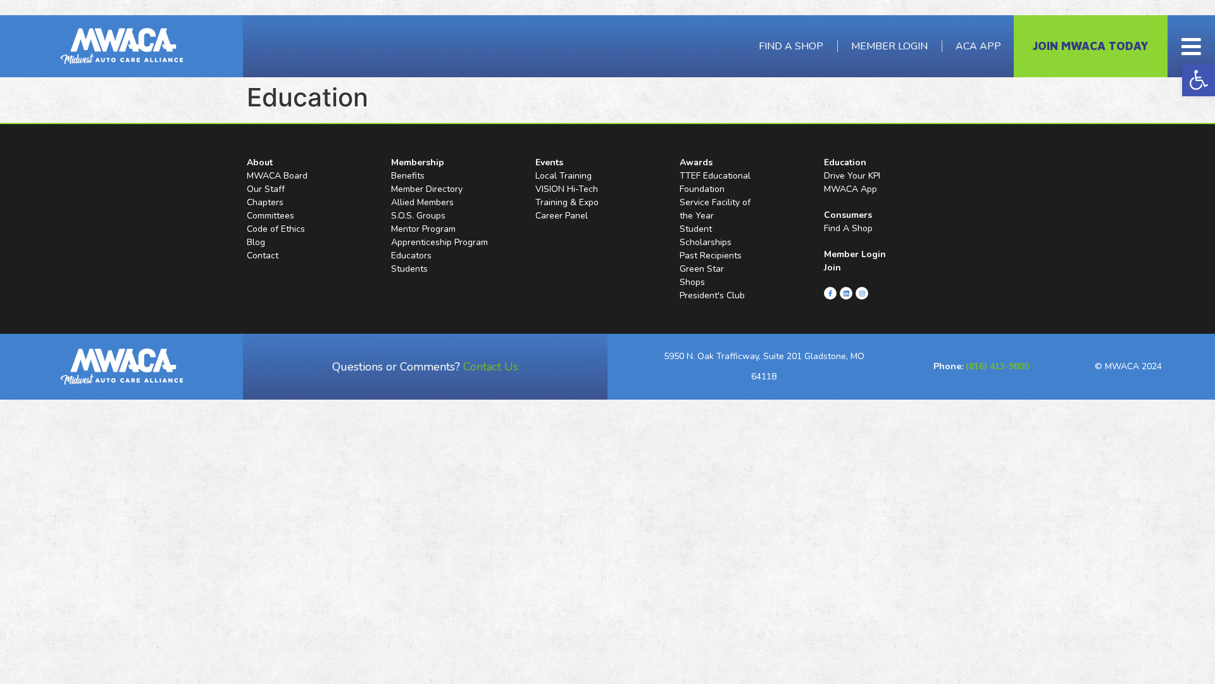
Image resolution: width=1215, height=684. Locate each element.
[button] (1198, 79)
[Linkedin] (846, 293)
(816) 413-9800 (997, 366)
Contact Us (490, 366)
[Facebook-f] (830, 293)
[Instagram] (862, 293)
